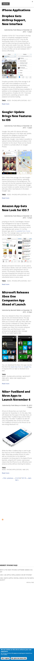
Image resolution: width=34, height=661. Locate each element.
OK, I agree (5, 658)
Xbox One (5, 380)
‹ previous (10, 478)
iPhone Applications (19, 100)
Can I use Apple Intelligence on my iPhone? (16, 575)
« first (4, 478)
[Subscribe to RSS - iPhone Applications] (2, 520)
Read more (5, 104)
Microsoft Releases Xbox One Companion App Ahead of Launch (15, 298)
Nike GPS (26, 469)
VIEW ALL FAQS (30, 582)
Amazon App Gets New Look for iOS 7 (15, 208)
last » (17, 480)
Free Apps (5, 378)
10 (25, 478)
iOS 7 (29, 100)
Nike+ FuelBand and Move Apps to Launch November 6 (16, 395)
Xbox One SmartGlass (18, 378)
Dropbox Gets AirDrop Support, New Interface (14, 20)
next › (30, 478)
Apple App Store (16, 367)
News (9, 100)
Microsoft (26, 376)
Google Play (27, 367)
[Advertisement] (17, 500)
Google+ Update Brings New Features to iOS (16, 116)
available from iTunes (23, 231)
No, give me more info (18, 658)
